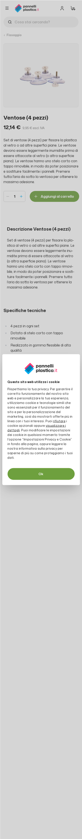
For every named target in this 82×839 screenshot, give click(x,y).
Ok (40, 473)
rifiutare (59, 421)
